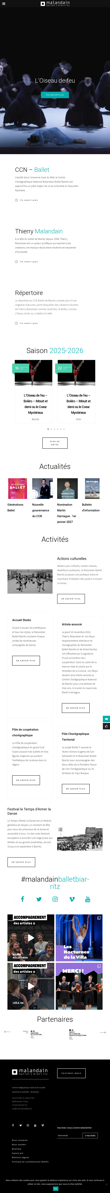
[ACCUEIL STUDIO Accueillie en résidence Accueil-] (30, 986)
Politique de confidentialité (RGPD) (30, 1162)
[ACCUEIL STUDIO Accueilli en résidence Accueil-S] (30, 937)
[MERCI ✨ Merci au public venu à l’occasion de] (79, 986)
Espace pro (17, 1153)
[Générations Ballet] (17, 488)
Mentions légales (20, 1157)
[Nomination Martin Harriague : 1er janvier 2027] (67, 488)
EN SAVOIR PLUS (55, 95)
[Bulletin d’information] (92, 488)
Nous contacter (20, 1140)
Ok (55, 1189)
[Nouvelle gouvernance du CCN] (42, 488)
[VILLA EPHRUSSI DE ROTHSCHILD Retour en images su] (79, 937)
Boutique (16, 1149)
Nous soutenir (19, 1144)
